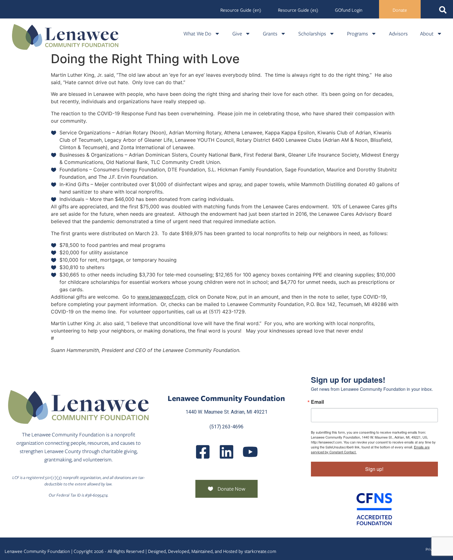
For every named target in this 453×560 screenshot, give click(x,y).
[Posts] (226, 452)
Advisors (398, 33)
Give (237, 33)
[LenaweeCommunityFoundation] (202, 452)
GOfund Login (348, 10)
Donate (400, 10)
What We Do (197, 33)
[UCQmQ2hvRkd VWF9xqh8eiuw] (250, 452)
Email (317, 401)
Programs (357, 33)
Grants (270, 33)
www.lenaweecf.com (161, 297)
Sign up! (374, 468)
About (427, 33)
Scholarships (312, 33)
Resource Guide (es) (298, 10)
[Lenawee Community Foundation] (65, 36)
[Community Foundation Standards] (374, 509)
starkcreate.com (260, 551)
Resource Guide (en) (240, 10)
